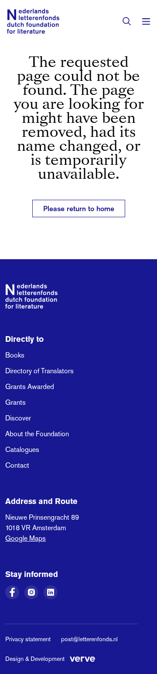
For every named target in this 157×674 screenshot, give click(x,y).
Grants (15, 402)
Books (14, 355)
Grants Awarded (29, 386)
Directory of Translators (39, 370)
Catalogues (22, 449)
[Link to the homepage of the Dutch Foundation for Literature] (33, 21)
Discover (18, 418)
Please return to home (78, 208)
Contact (17, 465)
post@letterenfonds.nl (89, 639)
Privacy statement (28, 639)
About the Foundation (37, 433)
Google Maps (25, 538)
